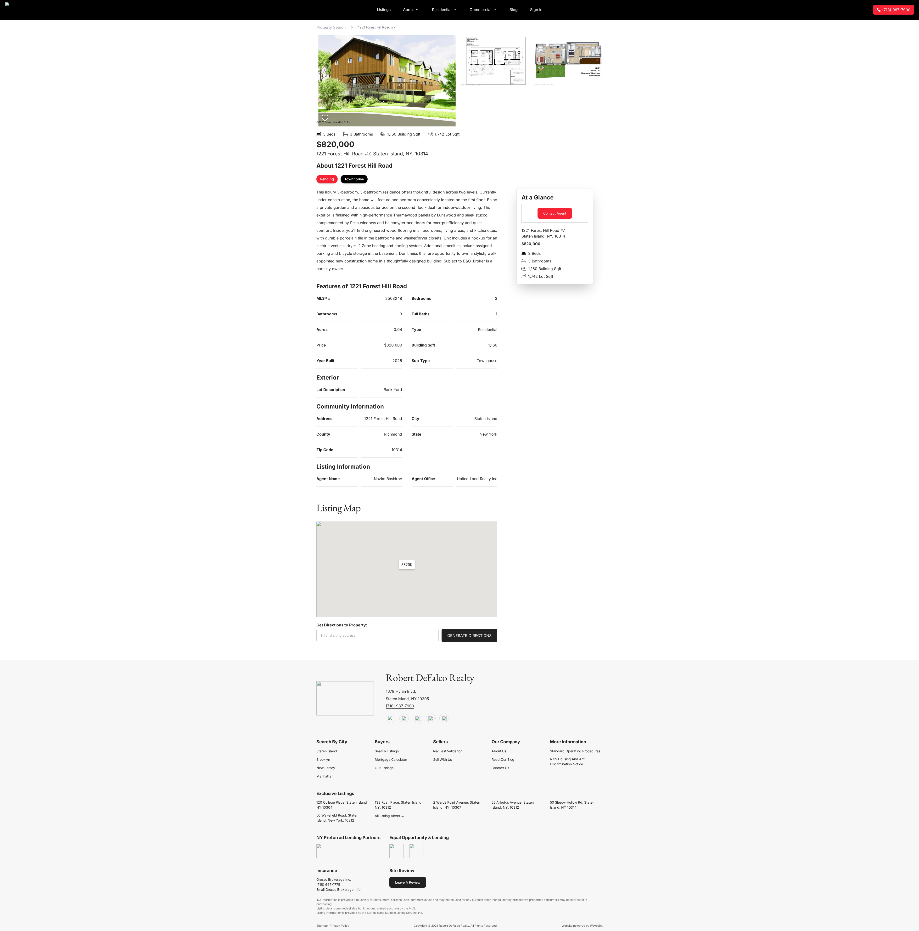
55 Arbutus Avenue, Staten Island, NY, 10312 (513, 804)
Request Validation (447, 751)
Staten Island (326, 751)
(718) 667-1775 (328, 884)
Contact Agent (554, 213)
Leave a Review (407, 882)
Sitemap (322, 925)
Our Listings (384, 768)
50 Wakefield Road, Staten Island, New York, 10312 (337, 817)
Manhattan (324, 776)
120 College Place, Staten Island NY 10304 (341, 804)
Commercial (480, 9)
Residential (441, 9)
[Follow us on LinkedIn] (431, 719)
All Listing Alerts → (389, 816)
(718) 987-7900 (896, 9)
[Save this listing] (325, 118)
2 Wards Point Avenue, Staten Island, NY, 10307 (456, 804)
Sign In (536, 9)
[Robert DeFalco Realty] (17, 9)
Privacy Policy (339, 925)
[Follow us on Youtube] (390, 719)
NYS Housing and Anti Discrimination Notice (567, 761)
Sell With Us (442, 759)
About (408, 9)
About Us (499, 751)
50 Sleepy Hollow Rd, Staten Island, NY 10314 (572, 804)
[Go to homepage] (345, 698)
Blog (514, 9)
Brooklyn (323, 759)
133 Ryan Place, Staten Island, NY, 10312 (398, 804)
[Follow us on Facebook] (417, 719)
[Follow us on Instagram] (444, 719)
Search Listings (387, 751)
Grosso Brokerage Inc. (333, 879)
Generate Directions (469, 635)
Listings (384, 9)
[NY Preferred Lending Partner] (328, 851)
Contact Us (500, 768)
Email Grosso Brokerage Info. (338, 889)
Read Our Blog (503, 759)
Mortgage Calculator (391, 759)
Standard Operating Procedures (575, 751)
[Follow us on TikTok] (404, 719)
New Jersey (325, 768)
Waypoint (596, 925)
